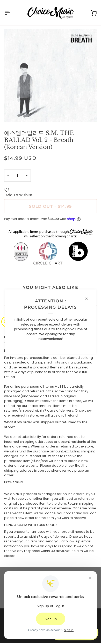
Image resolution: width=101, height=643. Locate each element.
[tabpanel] (50, 453)
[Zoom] (13, 111)
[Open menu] (12, 12)
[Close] (89, 298)
